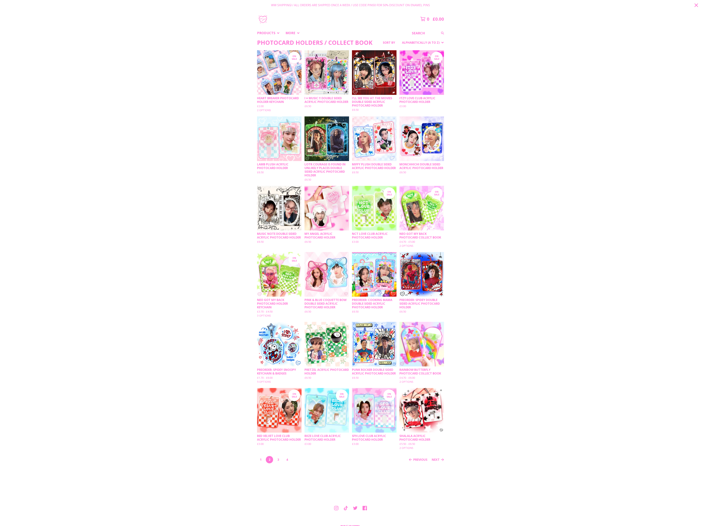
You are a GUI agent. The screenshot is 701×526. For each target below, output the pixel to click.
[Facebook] (365, 508)
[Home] (263, 19)
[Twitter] (355, 508)
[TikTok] (346, 508)
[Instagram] (336, 508)
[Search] (442, 33)
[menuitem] (268, 33)
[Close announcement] (696, 5)
